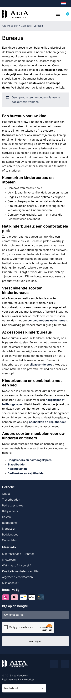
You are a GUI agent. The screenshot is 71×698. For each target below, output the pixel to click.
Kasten (6, 517)
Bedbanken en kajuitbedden (26, 473)
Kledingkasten (17, 468)
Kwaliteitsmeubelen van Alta (20, 571)
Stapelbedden (17, 464)
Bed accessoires (12, 505)
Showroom (9, 559)
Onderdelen (9, 540)
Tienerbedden (11, 499)
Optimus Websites (24, 679)
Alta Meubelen (10, 25)
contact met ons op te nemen (47, 320)
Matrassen (9, 528)
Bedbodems (9, 522)
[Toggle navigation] (57, 14)
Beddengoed (10, 534)
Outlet (6, 493)
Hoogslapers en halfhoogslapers (30, 460)
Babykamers (10, 511)
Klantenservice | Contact (18, 554)
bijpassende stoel (41, 364)
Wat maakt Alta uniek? (16, 565)
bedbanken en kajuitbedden (48, 422)
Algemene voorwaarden (17, 577)
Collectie (26, 25)
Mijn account (10, 583)
